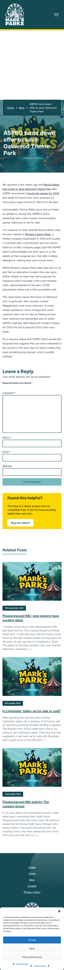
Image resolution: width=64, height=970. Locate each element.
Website (7, 466)
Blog (21, 107)
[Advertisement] (32, 64)
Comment (9, 392)
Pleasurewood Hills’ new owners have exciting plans (30, 618)
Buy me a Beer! (22, 523)
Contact (32, 886)
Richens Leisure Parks (38, 234)
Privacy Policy (22, 964)
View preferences (32, 957)
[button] (59, 911)
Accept (32, 940)
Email (6, 451)
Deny (32, 948)
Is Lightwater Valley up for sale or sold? (31, 711)
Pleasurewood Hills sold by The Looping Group (25, 804)
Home (10, 107)
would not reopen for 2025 (43, 193)
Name (6, 437)
